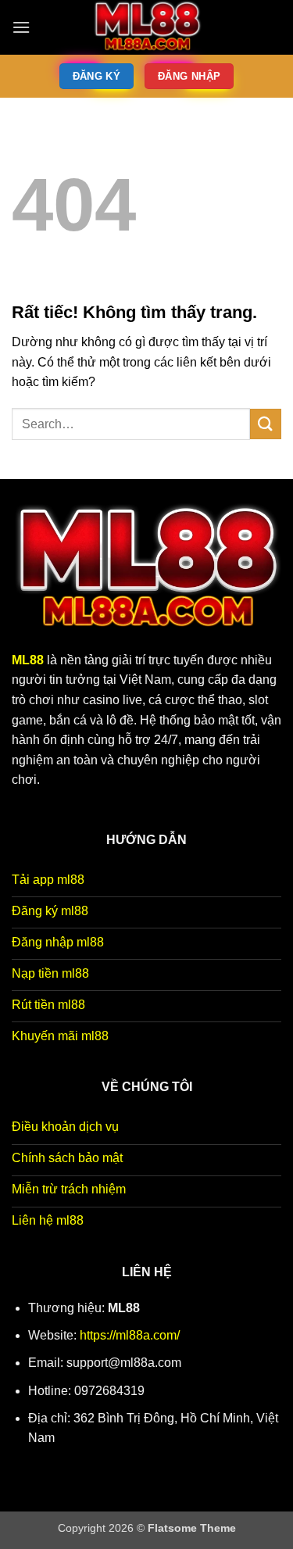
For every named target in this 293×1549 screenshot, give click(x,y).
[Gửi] (265, 424)
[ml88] (147, 27)
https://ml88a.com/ (130, 1335)
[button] (21, 27)
